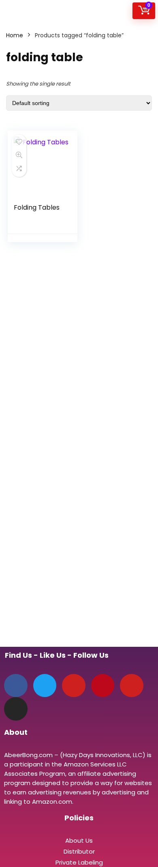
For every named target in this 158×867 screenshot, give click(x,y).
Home (14, 35)
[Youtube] (131, 685)
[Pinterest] (103, 685)
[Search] (122, 10)
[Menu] (9, 10)
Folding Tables (37, 207)
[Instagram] (16, 709)
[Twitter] (45, 685)
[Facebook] (16, 685)
